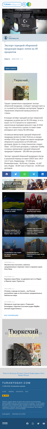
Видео (20, 375)
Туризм (26, 373)
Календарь (6, 414)
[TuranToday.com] (12, 4)
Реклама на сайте (18, 414)
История (20, 373)
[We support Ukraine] (29, 4)
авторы (11, 391)
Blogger (24, 408)
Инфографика (35, 373)
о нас (4, 391)
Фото (42, 373)
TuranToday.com (16, 383)
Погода (26, 375)
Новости (6, 373)
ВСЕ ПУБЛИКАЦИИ (11, 315)
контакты (19, 391)
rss (26, 391)
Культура (13, 373)
